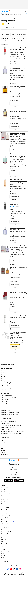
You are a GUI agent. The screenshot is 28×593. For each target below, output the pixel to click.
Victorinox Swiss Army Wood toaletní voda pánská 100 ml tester (18, 110)
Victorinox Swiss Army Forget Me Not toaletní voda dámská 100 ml (17, 67)
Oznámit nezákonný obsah (7, 502)
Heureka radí (4, 514)
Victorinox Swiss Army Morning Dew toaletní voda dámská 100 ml (18, 157)
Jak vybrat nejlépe (6, 408)
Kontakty (3, 490)
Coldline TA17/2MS (5, 429)
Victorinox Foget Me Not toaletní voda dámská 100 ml (17, 228)
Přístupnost (3, 504)
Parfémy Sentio (4, 401)
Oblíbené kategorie (6, 368)
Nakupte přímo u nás (5, 516)
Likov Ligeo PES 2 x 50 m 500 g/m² (8, 421)
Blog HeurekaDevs (5, 500)
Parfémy (17, 18)
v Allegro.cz (12, 147)
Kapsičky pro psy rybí (5, 389)
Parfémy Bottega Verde (6, 395)
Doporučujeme (5, 437)
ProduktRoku (4, 556)
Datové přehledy (5, 540)
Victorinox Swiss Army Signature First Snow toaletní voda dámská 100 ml (17, 134)
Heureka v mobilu (5, 512)
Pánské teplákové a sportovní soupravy (10, 373)
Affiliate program (4, 542)
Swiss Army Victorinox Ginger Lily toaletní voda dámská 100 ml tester (18, 180)
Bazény (3, 444)
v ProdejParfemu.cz (14, 281)
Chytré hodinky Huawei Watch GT (8, 385)
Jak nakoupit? (4, 510)
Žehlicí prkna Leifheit (6, 381)
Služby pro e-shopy (5, 534)
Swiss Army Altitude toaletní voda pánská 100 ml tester (18, 203)
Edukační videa (4, 544)
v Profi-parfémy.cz (14, 193)
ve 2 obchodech (13, 81)
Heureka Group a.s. (17, 573)
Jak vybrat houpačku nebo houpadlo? (9, 414)
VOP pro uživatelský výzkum (7, 524)
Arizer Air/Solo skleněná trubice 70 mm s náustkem (12, 431)
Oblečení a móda (4, 454)
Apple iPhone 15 (4, 440)
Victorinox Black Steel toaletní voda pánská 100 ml (14, 277)
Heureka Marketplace (6, 536)
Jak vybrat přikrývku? (5, 410)
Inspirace (3, 560)
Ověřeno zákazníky (5, 552)
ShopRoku (3, 554)
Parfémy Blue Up (5, 399)
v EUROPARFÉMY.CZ (14, 258)
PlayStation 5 (4, 446)
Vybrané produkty (6, 419)
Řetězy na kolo (4, 379)
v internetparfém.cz (14, 100)
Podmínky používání (5, 492)
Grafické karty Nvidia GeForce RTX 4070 (10, 387)
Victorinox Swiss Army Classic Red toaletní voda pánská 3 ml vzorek (18, 316)
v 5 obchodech (13, 61)
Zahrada (3, 450)
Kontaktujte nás (14, 469)
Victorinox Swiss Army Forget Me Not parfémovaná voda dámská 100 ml (18, 247)
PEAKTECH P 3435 (5, 423)
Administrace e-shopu (6, 530)
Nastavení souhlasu (5, 518)
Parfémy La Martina (5, 404)
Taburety (3, 377)
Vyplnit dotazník (14, 474)
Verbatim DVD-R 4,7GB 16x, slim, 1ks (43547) (11, 433)
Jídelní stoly (3, 375)
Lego (2, 448)
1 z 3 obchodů (13, 350)
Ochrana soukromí (5, 520)
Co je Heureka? (4, 488)
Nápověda (3, 546)
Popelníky (3, 371)
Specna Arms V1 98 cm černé (7, 427)
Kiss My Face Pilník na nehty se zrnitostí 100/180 (11, 425)
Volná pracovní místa (5, 494)
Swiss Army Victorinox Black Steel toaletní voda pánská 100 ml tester (18, 87)
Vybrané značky (5, 393)
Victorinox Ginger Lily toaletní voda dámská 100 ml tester (18, 332)
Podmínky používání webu (18, 574)
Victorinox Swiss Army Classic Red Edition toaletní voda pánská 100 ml (18, 293)
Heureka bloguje (4, 498)
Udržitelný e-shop (5, 562)
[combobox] (14, 14)
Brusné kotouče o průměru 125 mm (9, 383)
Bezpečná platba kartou (6, 522)
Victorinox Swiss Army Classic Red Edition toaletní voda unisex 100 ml (18, 48)
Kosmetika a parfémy (11, 18)
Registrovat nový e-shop (6, 532)
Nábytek (3, 452)
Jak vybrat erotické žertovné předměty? (10, 412)
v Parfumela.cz (13, 218)
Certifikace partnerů (5, 558)
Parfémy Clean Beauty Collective (8, 397)
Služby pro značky (5, 538)
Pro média (3, 496)
